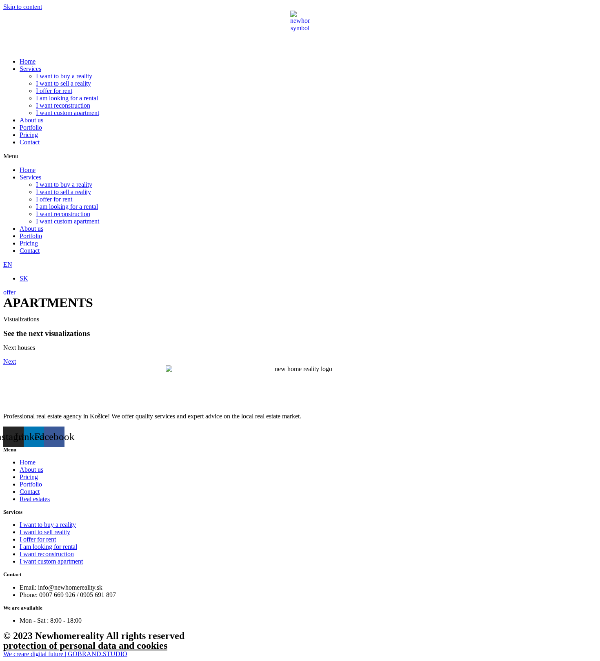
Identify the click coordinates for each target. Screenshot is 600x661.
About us (31, 120)
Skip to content (22, 6)
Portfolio (31, 127)
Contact (30, 142)
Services (30, 68)
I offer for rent (54, 90)
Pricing (29, 134)
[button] (300, 156)
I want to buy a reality (64, 76)
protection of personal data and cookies (85, 645)
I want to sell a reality (63, 83)
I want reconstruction (63, 105)
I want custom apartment (67, 112)
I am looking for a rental (67, 98)
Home (28, 61)
